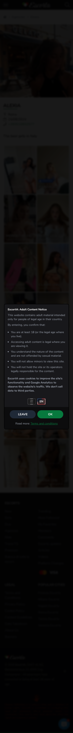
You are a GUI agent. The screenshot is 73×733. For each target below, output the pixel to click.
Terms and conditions (44, 423)
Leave (23, 414)
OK (50, 414)
